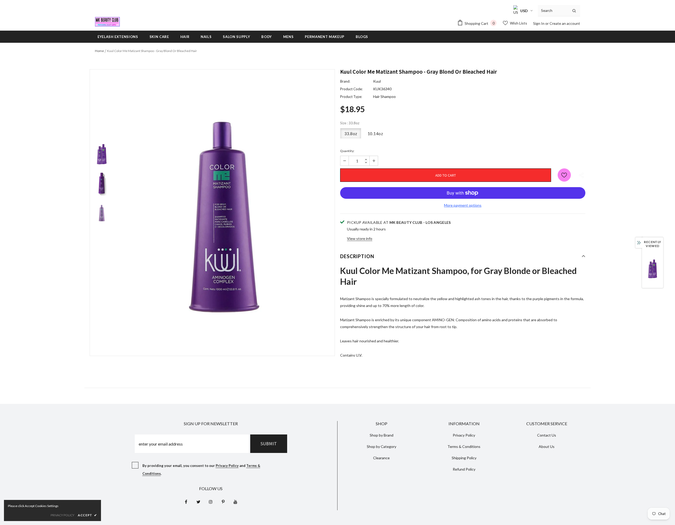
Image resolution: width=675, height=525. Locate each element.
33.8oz (350, 133)
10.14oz (375, 133)
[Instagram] (210, 501)
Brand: (345, 81)
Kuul (377, 81)
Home (99, 51)
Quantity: (347, 151)
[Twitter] (198, 501)
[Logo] (107, 22)
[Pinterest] (223, 501)
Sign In (539, 23)
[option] (224, 213)
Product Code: (351, 89)
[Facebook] (186, 501)
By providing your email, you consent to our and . (201, 469)
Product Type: (351, 96)
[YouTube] (235, 501)
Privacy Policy (227, 465)
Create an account (564, 23)
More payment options (462, 205)
